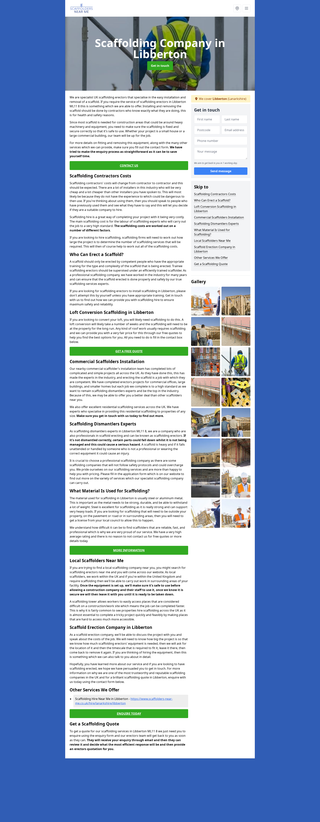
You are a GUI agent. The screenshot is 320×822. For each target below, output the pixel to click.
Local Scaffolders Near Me (212, 241)
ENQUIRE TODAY (129, 714)
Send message (220, 171)
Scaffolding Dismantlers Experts (216, 224)
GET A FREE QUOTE (129, 351)
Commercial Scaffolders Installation (219, 217)
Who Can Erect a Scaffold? (212, 200)
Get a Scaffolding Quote (211, 264)
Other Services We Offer (211, 258)
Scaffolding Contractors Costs (215, 194)
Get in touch (160, 66)
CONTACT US (129, 166)
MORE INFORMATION (129, 550)
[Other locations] (237, 8)
